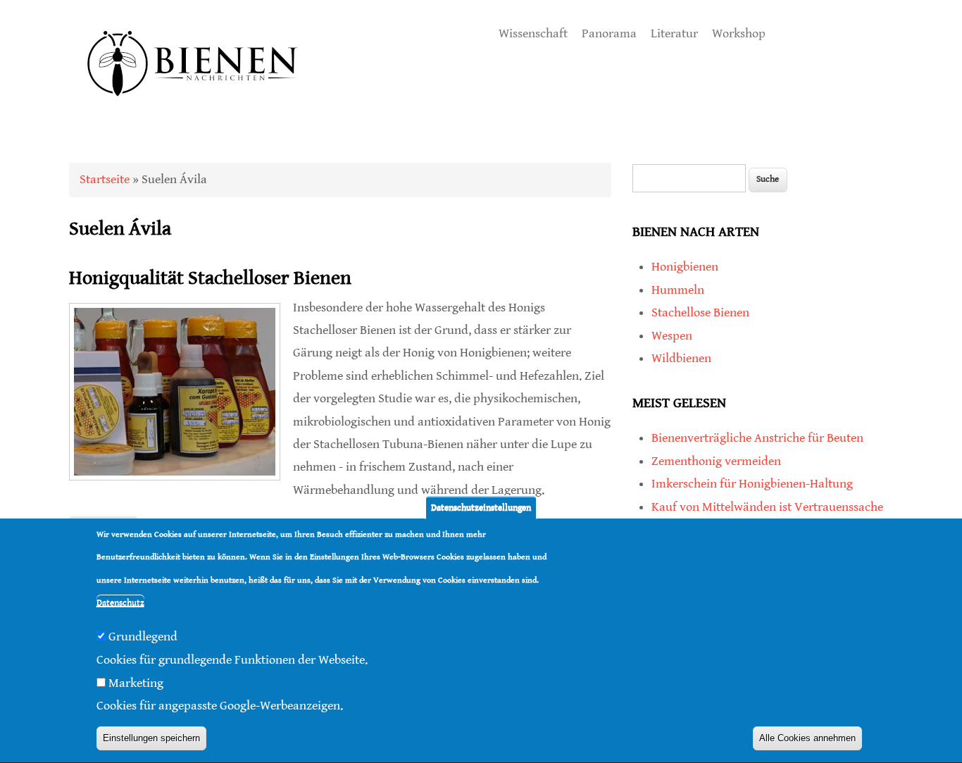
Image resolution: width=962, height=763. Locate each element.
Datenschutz (120, 603)
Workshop (739, 33)
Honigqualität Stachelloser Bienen (210, 278)
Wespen (671, 335)
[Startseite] (193, 112)
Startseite (105, 179)
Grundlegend (142, 637)
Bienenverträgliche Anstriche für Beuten (757, 437)
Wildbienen (681, 358)
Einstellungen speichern (151, 738)
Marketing (135, 683)
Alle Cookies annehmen (807, 738)
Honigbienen (684, 266)
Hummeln (677, 290)
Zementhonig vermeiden (716, 461)
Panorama (609, 33)
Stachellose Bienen (700, 312)
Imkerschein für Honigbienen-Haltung (752, 483)
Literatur (674, 33)
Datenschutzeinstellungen (481, 507)
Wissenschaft (533, 33)
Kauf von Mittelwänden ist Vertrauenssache (767, 507)
